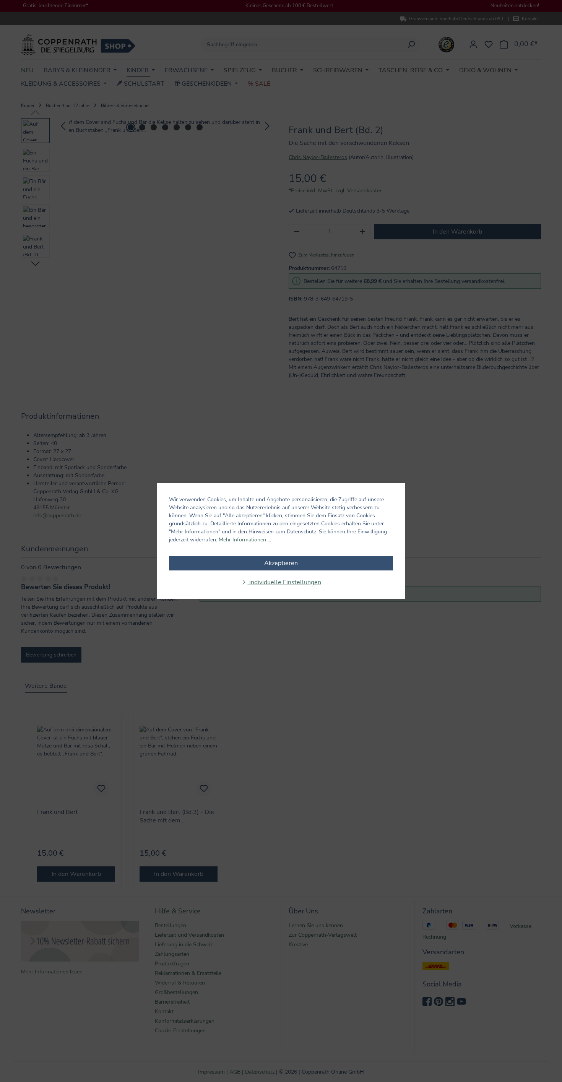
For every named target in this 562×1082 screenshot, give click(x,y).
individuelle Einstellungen (284, 582)
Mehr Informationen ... (245, 539)
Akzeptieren (281, 563)
